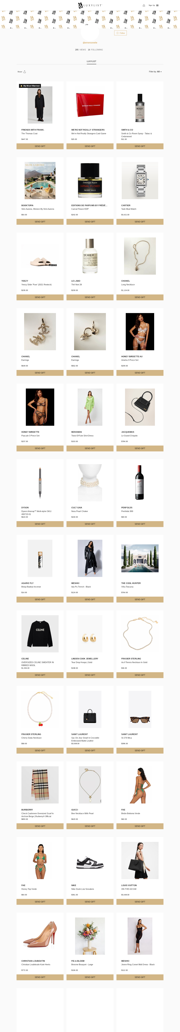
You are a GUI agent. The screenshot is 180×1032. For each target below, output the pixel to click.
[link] (90, 5)
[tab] (91, 61)
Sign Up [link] (152, 5)
